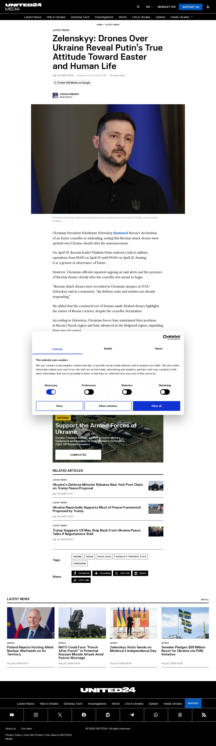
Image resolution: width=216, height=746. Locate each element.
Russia (89, 556)
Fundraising (79, 563)
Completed (78, 455)
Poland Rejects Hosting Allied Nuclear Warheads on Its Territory (30, 650)
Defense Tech (80, 17)
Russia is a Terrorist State (131, 556)
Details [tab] (108, 348)
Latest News (33, 17)
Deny (59, 405)
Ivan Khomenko (69, 94)
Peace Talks (104, 556)
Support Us (190, 7)
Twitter (125, 573)
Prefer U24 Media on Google (74, 82)
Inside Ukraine (180, 17)
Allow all (156, 405)
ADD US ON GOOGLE (166, 733)
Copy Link (83, 580)
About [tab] (158, 348)
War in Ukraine (56, 17)
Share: (57, 576)
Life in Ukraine (141, 17)
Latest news (112, 25)
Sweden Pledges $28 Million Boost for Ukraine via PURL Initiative (183, 650)
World (123, 17)
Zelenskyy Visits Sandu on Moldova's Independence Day (133, 649)
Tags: (57, 559)
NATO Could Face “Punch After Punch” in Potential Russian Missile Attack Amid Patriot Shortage (81, 652)
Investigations (104, 17)
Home (99, 25)
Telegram (104, 573)
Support (193, 703)
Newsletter (167, 7)
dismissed (120, 233)
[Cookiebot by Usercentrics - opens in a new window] (165, 337)
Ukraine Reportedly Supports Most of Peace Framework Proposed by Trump (97, 509)
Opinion (160, 17)
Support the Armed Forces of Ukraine (96, 428)
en (148, 7)
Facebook (83, 573)
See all (205, 600)
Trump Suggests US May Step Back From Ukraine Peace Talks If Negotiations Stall (96, 532)
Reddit (143, 573)
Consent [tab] (57, 348)
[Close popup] (212, 725)
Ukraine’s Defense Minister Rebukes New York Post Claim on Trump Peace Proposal (98, 486)
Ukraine (77, 556)
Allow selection (108, 405)
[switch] (89, 392)
